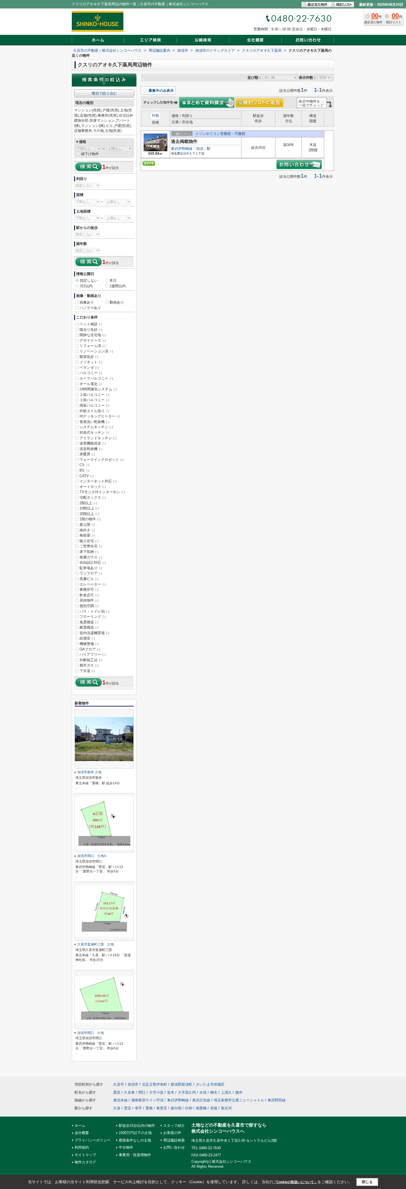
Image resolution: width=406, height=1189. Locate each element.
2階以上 (88, 503)
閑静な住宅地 (93, 335)
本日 (113, 280)
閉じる (367, 1182)
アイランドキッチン (98, 438)
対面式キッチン (94, 432)
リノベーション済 (96, 351)
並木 (170, 1092)
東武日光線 (201, 1100)
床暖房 (87, 454)
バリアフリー (93, 654)
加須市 (184, 153)
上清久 (226, 1092)
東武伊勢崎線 (182, 149)
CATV (87, 476)
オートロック (93, 487)
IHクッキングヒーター (100, 416)
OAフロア (90, 649)
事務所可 (89, 589)
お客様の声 (172, 1133)
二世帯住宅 (91, 546)
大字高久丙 (187, 1092)
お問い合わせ (174, 1147)
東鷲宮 (161, 1108)
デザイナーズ (93, 340)
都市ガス (89, 665)
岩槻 (213, 1108)
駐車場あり (91, 568)
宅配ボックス (93, 497)
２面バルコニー (94, 395)
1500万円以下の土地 (135, 1133)
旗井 (238, 1092)
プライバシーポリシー (92, 1140)
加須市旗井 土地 (89, 772)
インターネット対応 (98, 481)
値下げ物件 (90, 154)
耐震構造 (89, 627)
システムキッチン (96, 427)
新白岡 (176, 1108)
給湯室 (87, 638)
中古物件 (126, 1147)
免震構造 (89, 622)
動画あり (117, 302)
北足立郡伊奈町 (154, 1084)
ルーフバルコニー (96, 378)
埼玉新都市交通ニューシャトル (239, 1100)
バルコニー (91, 373)
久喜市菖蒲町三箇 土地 (95, 944)
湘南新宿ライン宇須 (147, 1100)
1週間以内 (117, 286)
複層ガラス (91, 557)
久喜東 (129, 1092)
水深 (203, 1092)
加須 (199, 149)
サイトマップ (85, 1155)
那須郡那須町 (181, 1084)
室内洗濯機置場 (94, 633)
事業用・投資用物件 (135, 1155)
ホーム (80, 1125)
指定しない (89, 280)
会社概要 (82, 1133)
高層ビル (89, 579)
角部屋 (87, 535)
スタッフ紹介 (174, 1125)
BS (84, 470)
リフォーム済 (93, 346)
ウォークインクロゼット (102, 460)
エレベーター (93, 584)
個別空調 (89, 606)
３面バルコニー (94, 400)
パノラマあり (90, 308)
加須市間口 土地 (90, 1033)
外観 (155, 115)
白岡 (188, 1108)
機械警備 (89, 644)
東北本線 (120, 1100)
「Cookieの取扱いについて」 (295, 1182)
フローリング (93, 617)
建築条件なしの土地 (135, 1140)
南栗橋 (201, 1108)
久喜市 (118, 1084)
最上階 (87, 524)
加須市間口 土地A (91, 856)
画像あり (87, 302)
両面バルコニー (94, 405)
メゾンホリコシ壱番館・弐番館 (220, 134)
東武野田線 (277, 1100)
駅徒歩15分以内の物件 (137, 1125)
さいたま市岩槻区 (210, 1084)
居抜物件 (89, 600)
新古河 (226, 1108)
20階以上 (89, 514)
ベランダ (89, 367)
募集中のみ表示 (160, 90)
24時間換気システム (98, 389)
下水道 (87, 671)
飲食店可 (89, 595)
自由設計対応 (93, 562)
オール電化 (91, 384)
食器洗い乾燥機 (94, 422)
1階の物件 (90, 519)
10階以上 (89, 508)
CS (84, 465)
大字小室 (156, 1092)
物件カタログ (85, 1162)
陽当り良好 (91, 330)
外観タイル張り (94, 411)
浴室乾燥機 (91, 449)
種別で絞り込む (104, 93)
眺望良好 (89, 357)
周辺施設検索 (174, 1140)
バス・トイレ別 (94, 611)
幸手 (138, 1108)
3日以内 (86, 286)
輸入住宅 (89, 541)
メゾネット (91, 362)
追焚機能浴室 (93, 443)
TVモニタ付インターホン (102, 492)
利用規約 (82, 1147)
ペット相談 (91, 324)
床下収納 (89, 552)
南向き (87, 530)
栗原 (116, 1092)
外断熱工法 (91, 660)
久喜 (116, 1108)
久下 (192, 153)
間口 (142, 1092)
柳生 (213, 1092)
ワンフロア (91, 573)
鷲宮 (127, 1108)
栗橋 (149, 1108)
